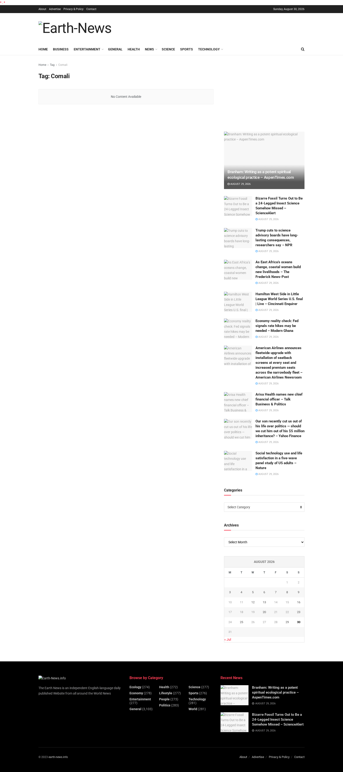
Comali (62, 65)
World (193, 709)
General (115, 49)
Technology (209, 49)
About (42, 9)
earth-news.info (58, 757)
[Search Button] (302, 49)
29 (287, 622)
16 (298, 602)
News (149, 49)
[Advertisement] (219, 27)
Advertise (55, 9)
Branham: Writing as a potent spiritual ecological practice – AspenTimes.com (275, 692)
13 (264, 602)
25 (241, 622)
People (164, 699)
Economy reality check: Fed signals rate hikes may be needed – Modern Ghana (277, 326)
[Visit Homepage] (75, 28)
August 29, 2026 (240, 184)
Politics (164, 705)
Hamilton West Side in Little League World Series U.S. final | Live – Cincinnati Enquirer (279, 299)
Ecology (135, 687)
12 (253, 602)
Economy (136, 693)
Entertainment (87, 49)
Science (168, 49)
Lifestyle (165, 693)
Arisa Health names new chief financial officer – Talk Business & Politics (279, 399)
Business (61, 49)
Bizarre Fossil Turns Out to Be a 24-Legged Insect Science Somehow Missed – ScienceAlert (278, 719)
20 (264, 612)
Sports (186, 49)
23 (298, 612)
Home (43, 49)
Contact (91, 9)
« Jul (227, 639)
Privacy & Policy (73, 9)
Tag (52, 65)
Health (134, 49)
